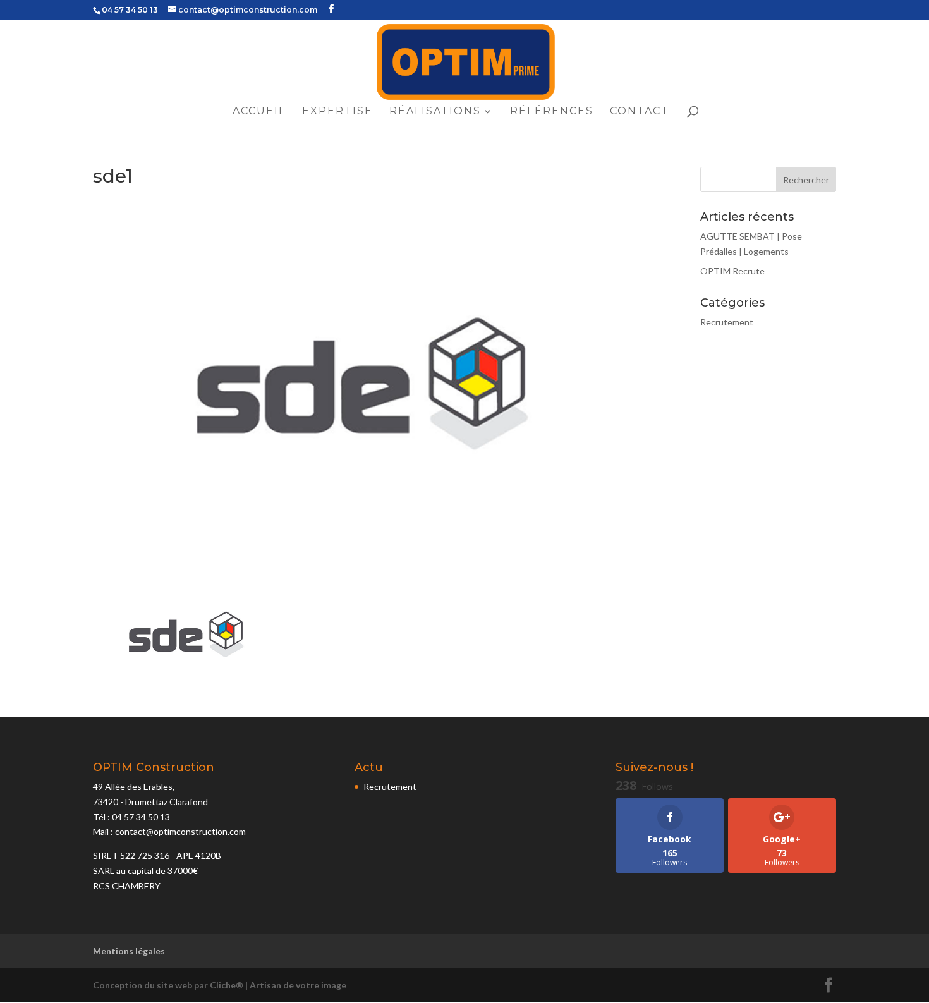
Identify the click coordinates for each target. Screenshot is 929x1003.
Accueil (259, 112)
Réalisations (435, 112)
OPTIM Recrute (732, 270)
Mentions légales (129, 950)
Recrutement (726, 322)
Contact (639, 112)
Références (551, 112)
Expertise (337, 112)
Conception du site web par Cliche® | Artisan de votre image (219, 985)
